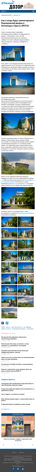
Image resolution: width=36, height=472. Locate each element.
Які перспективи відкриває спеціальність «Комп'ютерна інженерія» (14, 338)
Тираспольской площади (25, 213)
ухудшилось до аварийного (16, 183)
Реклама (14, 452)
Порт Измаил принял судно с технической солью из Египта (17, 399)
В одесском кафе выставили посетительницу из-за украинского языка (17, 389)
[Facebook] (13, 469)
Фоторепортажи (18, 414)
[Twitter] (18, 469)
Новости (17, 15)
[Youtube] (22, 469)
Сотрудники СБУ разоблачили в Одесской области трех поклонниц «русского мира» (17, 384)
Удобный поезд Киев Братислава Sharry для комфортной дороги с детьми (14, 351)
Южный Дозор (6, 15)
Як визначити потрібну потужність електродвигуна (17, 364)
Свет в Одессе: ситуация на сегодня (12, 394)
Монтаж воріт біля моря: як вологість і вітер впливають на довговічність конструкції (15, 344)
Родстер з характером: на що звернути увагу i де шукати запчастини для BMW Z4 (16, 370)
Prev (3, 445)
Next (32, 445)
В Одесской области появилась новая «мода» (15, 404)
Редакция (21, 452)
